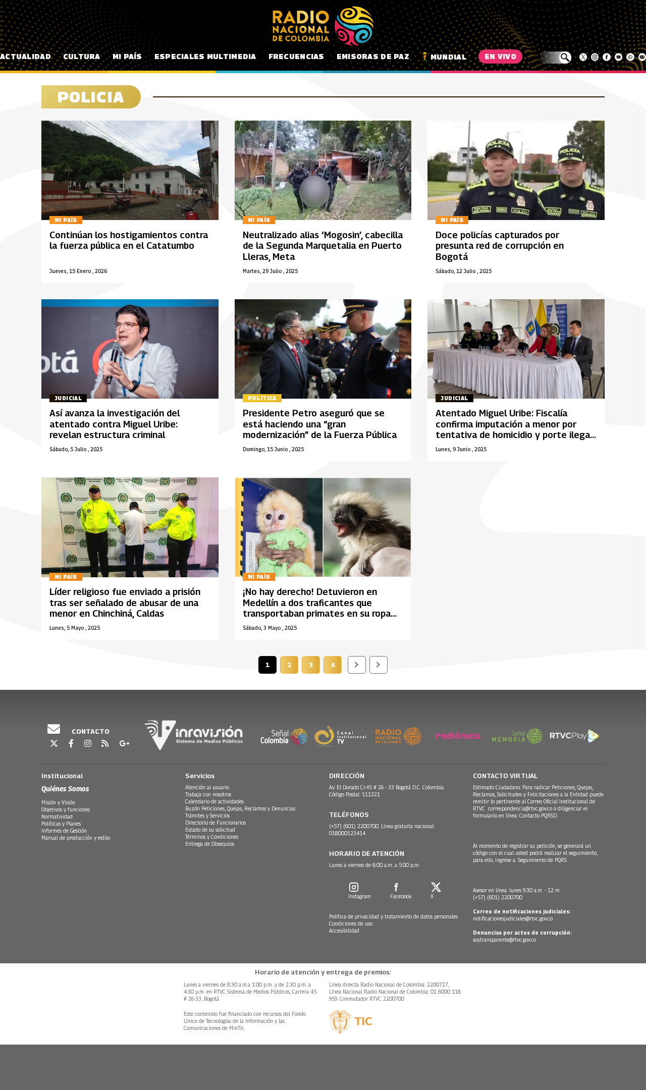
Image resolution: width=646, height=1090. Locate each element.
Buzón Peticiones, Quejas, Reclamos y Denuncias (240, 808)
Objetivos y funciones (65, 809)
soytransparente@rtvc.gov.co (504, 940)
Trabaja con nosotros (208, 794)
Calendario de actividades (214, 801)
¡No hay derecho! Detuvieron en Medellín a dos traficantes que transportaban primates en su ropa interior (317, 608)
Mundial (448, 56)
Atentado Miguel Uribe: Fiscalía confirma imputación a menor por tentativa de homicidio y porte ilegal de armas (514, 429)
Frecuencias (296, 56)
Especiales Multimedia (205, 56)
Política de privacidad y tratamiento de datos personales (393, 916)
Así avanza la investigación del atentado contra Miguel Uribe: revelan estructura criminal (114, 424)
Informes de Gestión (64, 831)
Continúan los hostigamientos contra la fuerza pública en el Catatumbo (128, 240)
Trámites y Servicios (207, 815)
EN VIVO (500, 56)
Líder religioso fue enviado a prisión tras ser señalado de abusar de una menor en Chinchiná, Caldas (124, 602)
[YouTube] (618, 57)
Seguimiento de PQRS (542, 860)
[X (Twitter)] (583, 57)
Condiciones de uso (350, 923)
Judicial (68, 398)
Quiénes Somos (65, 788)
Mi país (127, 56)
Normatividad (57, 816)
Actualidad (25, 56)
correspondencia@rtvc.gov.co (520, 808)
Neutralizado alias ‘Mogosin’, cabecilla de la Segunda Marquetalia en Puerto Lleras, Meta (323, 246)
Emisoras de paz (373, 56)
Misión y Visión (58, 802)
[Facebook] (606, 57)
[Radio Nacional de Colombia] (323, 26)
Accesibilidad (344, 931)
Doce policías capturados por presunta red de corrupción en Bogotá (500, 246)
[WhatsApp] (630, 57)
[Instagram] (595, 57)
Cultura (81, 56)
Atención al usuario (207, 787)
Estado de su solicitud (210, 830)
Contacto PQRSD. (539, 815)
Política (262, 398)
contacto (90, 731)
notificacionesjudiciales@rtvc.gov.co (513, 918)
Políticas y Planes (61, 824)
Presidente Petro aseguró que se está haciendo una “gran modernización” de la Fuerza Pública (320, 424)
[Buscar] (555, 57)
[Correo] (642, 57)
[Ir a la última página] (378, 665)
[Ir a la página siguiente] (357, 665)
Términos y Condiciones (211, 837)
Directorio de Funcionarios (215, 823)
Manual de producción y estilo (75, 838)
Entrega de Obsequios (209, 844)
